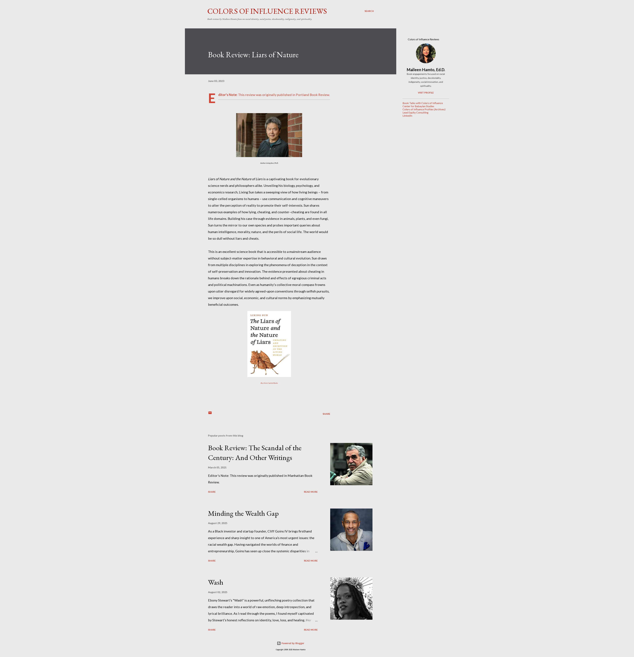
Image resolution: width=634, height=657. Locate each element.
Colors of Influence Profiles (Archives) (424, 109)
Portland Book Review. (313, 95)
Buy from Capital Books (269, 383)
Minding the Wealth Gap (243, 513)
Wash (215, 582)
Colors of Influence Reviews (267, 11)
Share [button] (326, 413)
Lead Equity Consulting (415, 112)
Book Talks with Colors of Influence (423, 103)
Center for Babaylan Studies (418, 106)
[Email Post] (210, 413)
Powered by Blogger (292, 643)
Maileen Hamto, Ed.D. (426, 69)
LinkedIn (407, 115)
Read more (311, 491)
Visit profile (426, 92)
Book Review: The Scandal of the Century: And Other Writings (254, 452)
